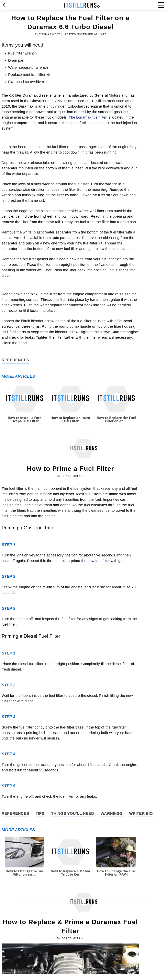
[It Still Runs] (82, 5)
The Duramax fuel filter (88, 117)
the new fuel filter (95, 561)
